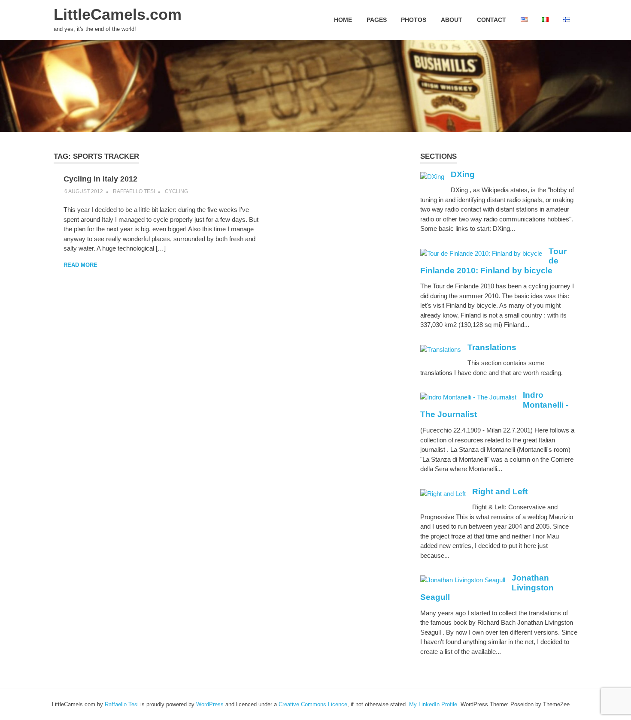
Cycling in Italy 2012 (100, 179)
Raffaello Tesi (134, 191)
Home (343, 19)
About (451, 19)
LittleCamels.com (118, 14)
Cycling (176, 191)
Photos (413, 19)
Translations (491, 347)
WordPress (210, 704)
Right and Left (500, 491)
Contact (491, 19)
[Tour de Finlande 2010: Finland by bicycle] (481, 253)
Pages (377, 19)
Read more (80, 265)
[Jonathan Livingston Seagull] (462, 580)
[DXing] (432, 176)
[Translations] (440, 349)
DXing (463, 174)
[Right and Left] (443, 493)
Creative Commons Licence (313, 704)
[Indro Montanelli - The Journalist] (468, 397)
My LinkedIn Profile (433, 704)
